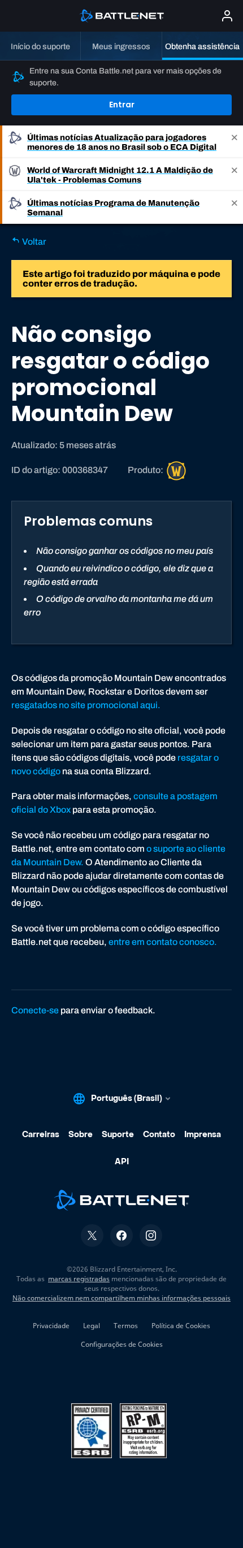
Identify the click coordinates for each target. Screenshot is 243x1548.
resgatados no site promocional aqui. (85, 705)
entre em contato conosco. (163, 942)
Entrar (121, 104)
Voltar (33, 241)
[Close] (234, 141)
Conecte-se (35, 1010)
